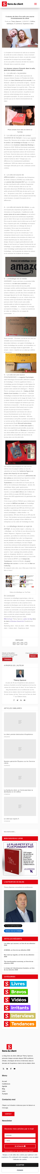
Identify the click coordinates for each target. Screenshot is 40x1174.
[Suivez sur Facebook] (10, 1068)
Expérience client (28, 23)
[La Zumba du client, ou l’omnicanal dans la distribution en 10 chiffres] (20, 777)
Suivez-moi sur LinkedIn (14, 931)
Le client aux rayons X (11, 819)
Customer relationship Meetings (23, 145)
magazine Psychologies (26, 377)
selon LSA (18, 492)
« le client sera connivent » (20, 283)
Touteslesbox (8, 482)
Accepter (20, 1165)
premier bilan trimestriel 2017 (16, 182)
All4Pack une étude (18, 503)
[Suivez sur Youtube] (14, 1068)
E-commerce (18, 23)
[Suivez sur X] (3, 1068)
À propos (5, 1094)
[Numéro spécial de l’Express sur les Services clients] (20, 748)
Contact (8, 1114)
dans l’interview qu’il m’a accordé (21, 80)
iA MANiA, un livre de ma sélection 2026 (17, 950)
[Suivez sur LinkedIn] (7, 1068)
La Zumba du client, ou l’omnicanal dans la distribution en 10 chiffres (18, 791)
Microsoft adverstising (24, 423)
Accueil (4, 1081)
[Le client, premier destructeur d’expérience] (20, 722)
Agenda (4, 1086)
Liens (3, 1091)
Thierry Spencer (16, 21)
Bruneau (23, 430)
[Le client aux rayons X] (20, 806)
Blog (3, 1089)
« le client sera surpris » (25, 425)
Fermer (20, 1170)
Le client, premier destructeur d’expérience (18, 734)
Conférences (6, 1084)
